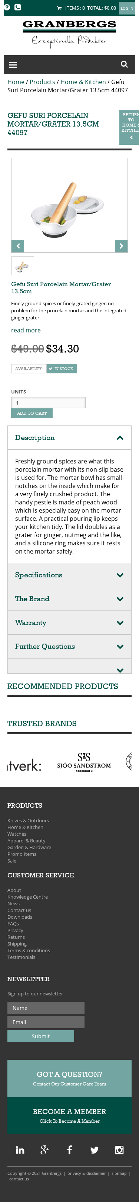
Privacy (15, 930)
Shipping (17, 943)
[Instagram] (119, 1151)
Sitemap (119, 1173)
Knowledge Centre (27, 896)
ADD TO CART (32, 413)
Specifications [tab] (38, 575)
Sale (11, 860)
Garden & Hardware (29, 847)
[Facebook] (69, 1151)
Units (18, 391)
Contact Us (19, 1179)
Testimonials (21, 957)
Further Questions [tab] (45, 646)
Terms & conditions (28, 950)
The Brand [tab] (32, 598)
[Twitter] (94, 1151)
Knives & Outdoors (28, 820)
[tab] (69, 666)
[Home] (69, 33)
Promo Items (21, 854)
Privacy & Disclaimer (86, 1173)
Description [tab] (34, 437)
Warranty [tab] (30, 622)
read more (26, 330)
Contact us (19, 910)
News (13, 903)
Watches (16, 833)
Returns (16, 937)
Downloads (19, 917)
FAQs (13, 923)
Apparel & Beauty (26, 840)
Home (15, 82)
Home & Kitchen (83, 82)
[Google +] (20, 1151)
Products (42, 82)
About (14, 890)
